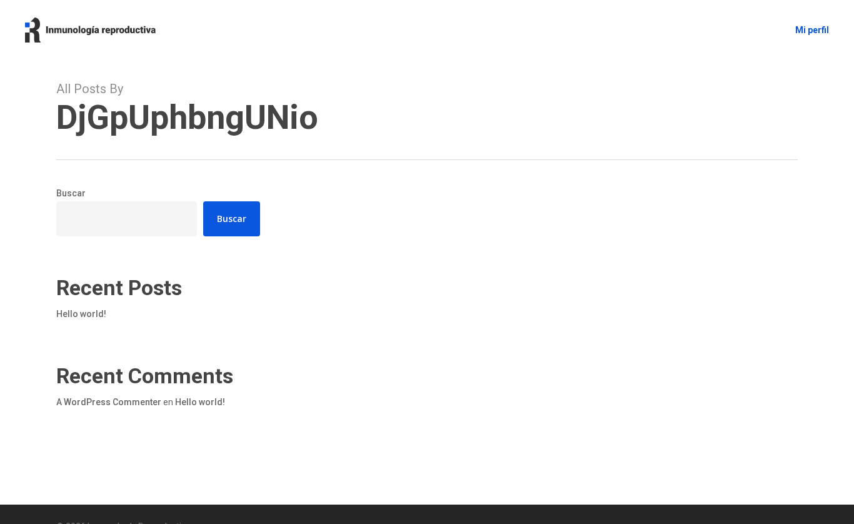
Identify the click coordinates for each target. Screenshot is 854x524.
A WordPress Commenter (108, 402)
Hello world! (81, 314)
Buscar (71, 193)
